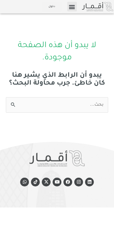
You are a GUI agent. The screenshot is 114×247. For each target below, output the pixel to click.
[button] (72, 6)
